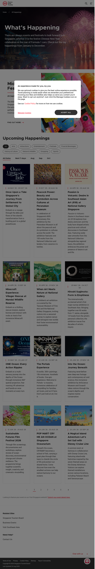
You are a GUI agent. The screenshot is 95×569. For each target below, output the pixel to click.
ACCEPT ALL (66, 112)
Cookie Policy (30, 103)
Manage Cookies (24, 112)
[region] (47, 99)
